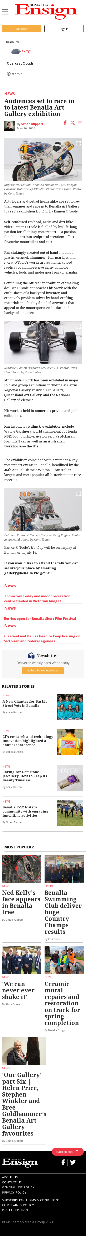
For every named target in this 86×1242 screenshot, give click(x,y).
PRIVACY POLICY (14, 1192)
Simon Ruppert (32, 124)
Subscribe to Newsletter (43, 670)
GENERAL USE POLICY (18, 1187)
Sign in (64, 29)
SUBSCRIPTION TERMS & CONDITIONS (31, 1200)
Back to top (64, 1152)
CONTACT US (12, 1182)
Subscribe (21, 29)
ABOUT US (10, 1177)
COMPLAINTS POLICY (18, 1205)
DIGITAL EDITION (15, 1210)
